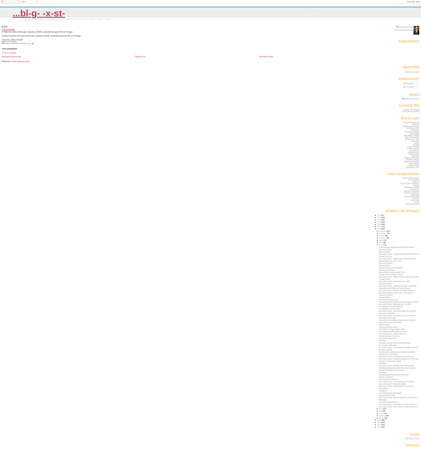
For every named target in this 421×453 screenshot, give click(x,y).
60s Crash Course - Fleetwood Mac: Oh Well (395, 304)
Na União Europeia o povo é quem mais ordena (396, 293)
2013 (379, 215)
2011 (379, 220)
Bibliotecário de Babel (411, 187)
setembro (382, 238)
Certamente (415, 130)
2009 (379, 224)
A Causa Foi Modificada (410, 122)
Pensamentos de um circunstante (391, 267)
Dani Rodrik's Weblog (411, 135)
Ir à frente (382, 340)
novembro (383, 233)
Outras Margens (413, 152)
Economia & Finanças (411, 193)
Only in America (384, 252)
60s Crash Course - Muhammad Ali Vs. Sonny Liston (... (399, 397)
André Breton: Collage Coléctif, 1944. (392, 272)
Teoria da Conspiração (387, 395)
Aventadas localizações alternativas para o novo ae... (398, 368)
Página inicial (140, 56)
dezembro (383, 231)
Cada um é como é (385, 295)
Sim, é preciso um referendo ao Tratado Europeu (396, 290)
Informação (8, 29)
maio (381, 409)
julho (381, 242)
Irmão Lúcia (415, 141)
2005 (379, 422)
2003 (379, 427)
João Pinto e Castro (406, 27)
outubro (382, 236)
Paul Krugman (414, 154)
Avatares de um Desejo (410, 126)
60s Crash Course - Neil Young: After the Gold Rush (397, 311)
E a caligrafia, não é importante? (390, 393)
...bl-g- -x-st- (39, 13)
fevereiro (382, 416)
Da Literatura (414, 133)
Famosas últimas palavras (388, 379)
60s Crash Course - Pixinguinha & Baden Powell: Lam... (399, 254)
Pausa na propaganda (386, 313)
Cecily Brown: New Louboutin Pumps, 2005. (394, 281)
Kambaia (416, 145)
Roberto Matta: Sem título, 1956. (390, 261)
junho (381, 245)
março (381, 413)
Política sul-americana (387, 270)
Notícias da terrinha (386, 377)
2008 (379, 227)
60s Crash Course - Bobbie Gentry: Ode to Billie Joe (397, 258)
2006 (379, 420)
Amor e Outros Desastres (410, 183)
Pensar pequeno (385, 297)
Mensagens (409, 83)
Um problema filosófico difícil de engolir (393, 331)
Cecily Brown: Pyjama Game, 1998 (391, 329)
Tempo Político (414, 163)
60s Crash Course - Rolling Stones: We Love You (396, 386)
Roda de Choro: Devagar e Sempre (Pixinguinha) (396, 247)
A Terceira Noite (413, 180)
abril (381, 411)
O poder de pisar (385, 279)
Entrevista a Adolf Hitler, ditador (390, 361)
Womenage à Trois (412, 167)
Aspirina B (415, 124)
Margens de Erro (413, 148)
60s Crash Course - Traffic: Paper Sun (392, 334)
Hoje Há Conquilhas (412, 137)
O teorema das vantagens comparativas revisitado (397, 352)
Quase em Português (411, 158)
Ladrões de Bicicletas (411, 196)
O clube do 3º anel (385, 256)
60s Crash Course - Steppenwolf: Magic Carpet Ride (397, 286)
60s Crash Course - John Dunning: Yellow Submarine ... (399, 406)
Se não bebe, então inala (387, 345)
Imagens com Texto (412, 139)
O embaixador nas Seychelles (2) (391, 306)
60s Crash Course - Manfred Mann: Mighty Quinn (396, 365)
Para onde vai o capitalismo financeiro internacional (397, 320)
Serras (416, 202)
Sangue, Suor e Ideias (411, 109)
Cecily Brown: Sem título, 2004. (390, 322)
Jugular (416, 143)
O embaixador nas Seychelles (389, 308)
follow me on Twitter (412, 72)
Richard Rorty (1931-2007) (388, 354)
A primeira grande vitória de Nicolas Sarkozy (395, 288)
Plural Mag (415, 156)
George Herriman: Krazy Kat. (389, 336)
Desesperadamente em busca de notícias (394, 374)
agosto (381, 240)
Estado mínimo (384, 324)
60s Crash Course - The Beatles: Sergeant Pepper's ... (398, 404)
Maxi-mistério (384, 388)
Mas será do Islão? (385, 263)
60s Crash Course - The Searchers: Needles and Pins (398, 347)
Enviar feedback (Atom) (21, 61)
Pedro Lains (415, 200)
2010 (379, 222)
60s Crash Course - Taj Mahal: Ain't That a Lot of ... (397, 356)
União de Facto (413, 165)
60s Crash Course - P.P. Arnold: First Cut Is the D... (397, 381)
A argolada (382, 363)
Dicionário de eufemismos (388, 402)
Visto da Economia (412, 204)
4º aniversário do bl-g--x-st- (388, 299)
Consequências (384, 265)
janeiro (381, 418)
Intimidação (383, 390)
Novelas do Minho (385, 249)
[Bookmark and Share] (410, 98)
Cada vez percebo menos (388, 327)
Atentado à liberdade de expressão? (391, 370)
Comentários (410, 87)
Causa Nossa (414, 189)
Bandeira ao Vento (412, 128)
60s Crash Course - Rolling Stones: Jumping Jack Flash (399, 277)
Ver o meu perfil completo (404, 30)
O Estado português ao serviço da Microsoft (394, 343)
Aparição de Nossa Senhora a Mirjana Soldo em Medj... (398, 302)
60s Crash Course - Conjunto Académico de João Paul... (399, 359)
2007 (379, 229)
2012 (379, 217)
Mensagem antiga (266, 56)
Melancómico (414, 150)
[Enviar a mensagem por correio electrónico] (32, 43)
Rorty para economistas (387, 318)
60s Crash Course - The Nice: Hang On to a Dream (397, 315)
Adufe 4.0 (415, 181)
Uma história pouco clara (388, 338)
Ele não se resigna (385, 350)
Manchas (416, 198)
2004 (379, 425)
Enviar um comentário (9, 52)
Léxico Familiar (413, 146)
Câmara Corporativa (412, 131)
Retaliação (382, 400)
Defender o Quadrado (411, 191)
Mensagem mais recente (11, 56)
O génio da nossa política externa (391, 274)
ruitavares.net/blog (412, 159)
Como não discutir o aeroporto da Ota (392, 384)
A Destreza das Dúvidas (410, 178)
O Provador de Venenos (410, 111)
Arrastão (416, 185)
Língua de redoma (385, 283)
